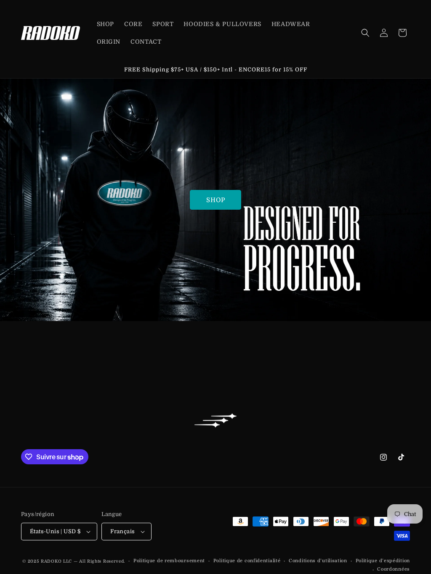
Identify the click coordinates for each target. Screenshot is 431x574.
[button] (365, 33)
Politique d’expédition (383, 560)
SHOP (215, 200)
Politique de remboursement (169, 560)
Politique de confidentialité (247, 560)
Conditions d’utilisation (318, 560)
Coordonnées (393, 569)
